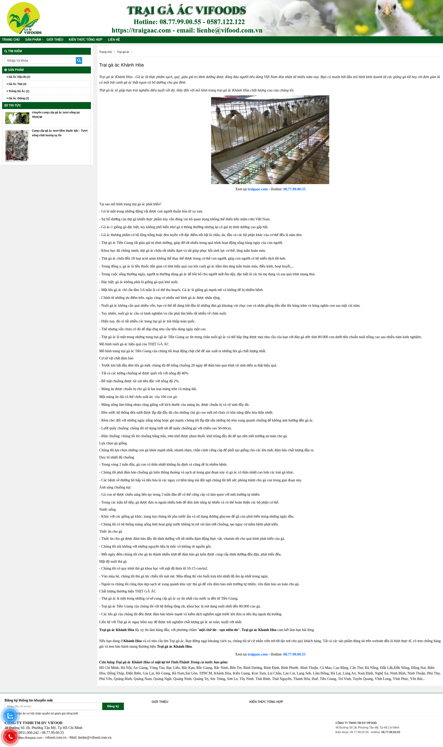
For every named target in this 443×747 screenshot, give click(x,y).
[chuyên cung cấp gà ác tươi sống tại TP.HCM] (17, 117)
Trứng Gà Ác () (18, 91)
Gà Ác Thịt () (17, 84)
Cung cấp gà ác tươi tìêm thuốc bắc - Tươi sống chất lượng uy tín (59, 133)
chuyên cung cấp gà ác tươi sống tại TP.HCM (56, 115)
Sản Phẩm (33, 39)
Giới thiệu (55, 39)
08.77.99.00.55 (294, 189)
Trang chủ (11, 39)
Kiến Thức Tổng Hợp (85, 39)
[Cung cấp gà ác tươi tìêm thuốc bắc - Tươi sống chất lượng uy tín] (17, 146)
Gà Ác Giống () (18, 98)
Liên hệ (114, 39)
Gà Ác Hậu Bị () (19, 77)
